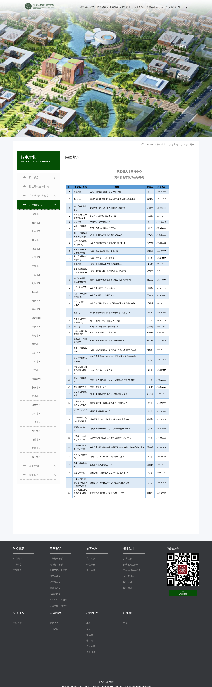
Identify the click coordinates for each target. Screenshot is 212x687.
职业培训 (127, 582)
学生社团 (90, 640)
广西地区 (36, 274)
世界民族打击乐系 (58, 570)
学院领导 (17, 564)
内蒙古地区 (37, 379)
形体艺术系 (55, 594)
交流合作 (138, 7)
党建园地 (151, 7)
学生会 (89, 634)
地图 (125, 623)
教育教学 (114, 7)
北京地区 (36, 231)
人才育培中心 (175, 144)
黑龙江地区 (37, 318)
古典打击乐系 (56, 558)
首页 (82, 7)
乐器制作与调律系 (58, 605)
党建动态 (54, 623)
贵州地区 (36, 283)
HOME (150, 144)
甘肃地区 (36, 257)
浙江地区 (36, 457)
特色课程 (90, 564)
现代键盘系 (55, 582)
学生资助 (90, 646)
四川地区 (36, 431)
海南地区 (36, 292)
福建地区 (36, 248)
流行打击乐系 (56, 564)
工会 (88, 623)
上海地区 (36, 422)
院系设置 (101, 7)
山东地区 (36, 214)
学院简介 (17, 558)
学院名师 (90, 570)
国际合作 (17, 623)
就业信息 (127, 588)
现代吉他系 (55, 576)
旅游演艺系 (55, 588)
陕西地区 (190, 144)
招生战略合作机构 (39, 186)
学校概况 (89, 7)
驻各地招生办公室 (132, 570)
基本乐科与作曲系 (58, 600)
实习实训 (90, 558)
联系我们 (175, 7)
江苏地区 (36, 353)
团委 (88, 629)
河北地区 (36, 300)
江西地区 (36, 361)
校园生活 (163, 7)
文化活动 (90, 652)
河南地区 (36, 309)
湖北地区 (36, 327)
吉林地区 (36, 344)
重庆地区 (36, 240)
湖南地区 (36, 335)
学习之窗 (54, 629)
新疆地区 (36, 439)
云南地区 (36, 448)
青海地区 (36, 396)
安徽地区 (36, 222)
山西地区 (36, 405)
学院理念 (17, 570)
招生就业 (126, 7)
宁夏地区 (36, 387)
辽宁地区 (36, 370)
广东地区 (36, 266)
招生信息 (127, 558)
